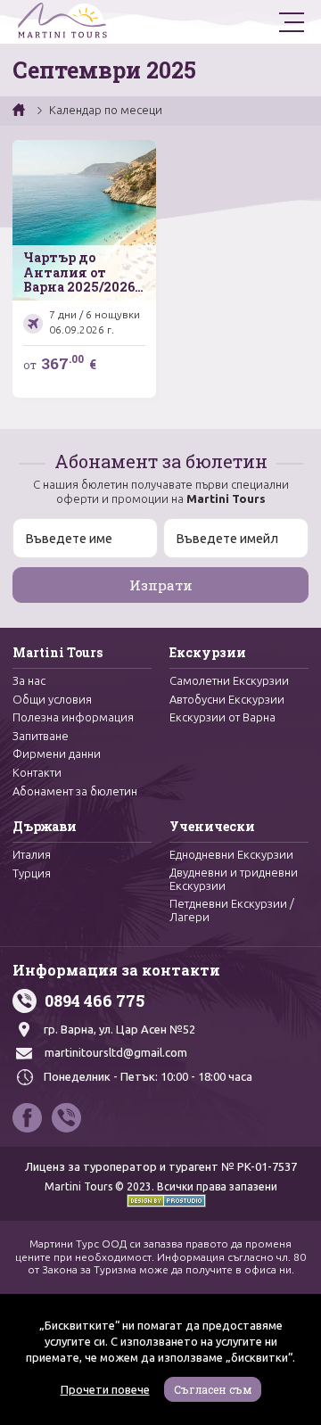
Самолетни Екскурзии (229, 680)
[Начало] (20, 109)
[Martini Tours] (62, 22)
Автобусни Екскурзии (226, 699)
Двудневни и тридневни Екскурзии (233, 879)
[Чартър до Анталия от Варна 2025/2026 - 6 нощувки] (84, 269)
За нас (28, 680)
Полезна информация (73, 717)
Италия (31, 854)
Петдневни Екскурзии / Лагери (231, 910)
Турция (31, 873)
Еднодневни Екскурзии (231, 854)
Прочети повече (105, 1389)
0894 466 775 (94, 1000)
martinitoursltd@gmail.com (116, 1052)
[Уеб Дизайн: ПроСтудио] (160, 1200)
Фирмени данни (56, 753)
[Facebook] (27, 1118)
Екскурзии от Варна (222, 717)
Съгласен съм (212, 1389)
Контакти (37, 772)
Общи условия (52, 699)
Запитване (40, 735)
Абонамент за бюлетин (74, 791)
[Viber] (66, 1118)
